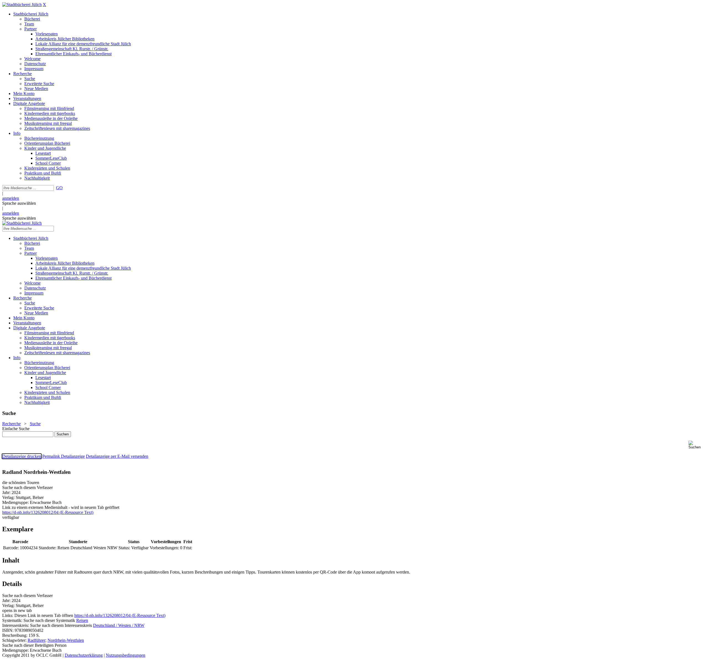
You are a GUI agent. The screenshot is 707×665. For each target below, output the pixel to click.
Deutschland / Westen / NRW (118, 625)
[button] (696, 445)
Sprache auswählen (19, 203)
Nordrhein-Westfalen (66, 640)
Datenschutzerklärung (84, 655)
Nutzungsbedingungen (125, 655)
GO (59, 187)
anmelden (10, 198)
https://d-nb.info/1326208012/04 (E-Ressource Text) (119, 615)
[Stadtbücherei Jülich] (22, 4)
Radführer (36, 640)
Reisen (82, 620)
